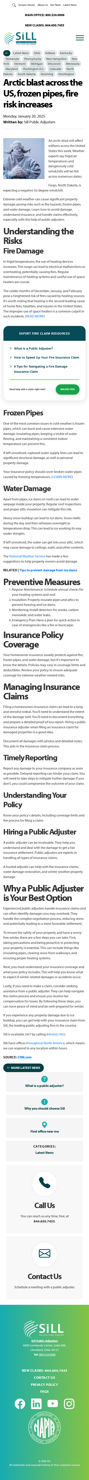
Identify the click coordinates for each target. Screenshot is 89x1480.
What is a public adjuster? (44, 1085)
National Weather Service (27, 556)
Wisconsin (54, 64)
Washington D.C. (33, 69)
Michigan (37, 64)
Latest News (70, 4)
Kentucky (66, 53)
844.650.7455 (55, 1034)
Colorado (55, 69)
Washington (66, 74)
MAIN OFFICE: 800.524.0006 (44, 15)
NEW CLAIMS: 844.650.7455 (44, 25)
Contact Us (44, 1377)
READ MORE (35, 316)
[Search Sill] (14, 5)
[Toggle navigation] (79, 38)
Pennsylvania (32, 59)
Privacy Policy (44, 1384)
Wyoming (47, 74)
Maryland (12, 69)
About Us (43, 4)
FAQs (44, 1391)
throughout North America (45, 1043)
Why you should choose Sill (44, 1108)
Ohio (37, 53)
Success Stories (26, 4)
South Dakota (26, 74)
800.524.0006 (47, 1354)
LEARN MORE (62, 477)
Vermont (20, 64)
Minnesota (72, 64)
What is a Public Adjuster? (33, 348)
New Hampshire (56, 59)
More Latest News (25, 1068)
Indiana (50, 53)
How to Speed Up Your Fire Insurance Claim (46, 357)
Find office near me (44, 1131)
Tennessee (12, 59)
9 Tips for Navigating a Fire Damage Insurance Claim (40, 369)
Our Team (55, 4)
